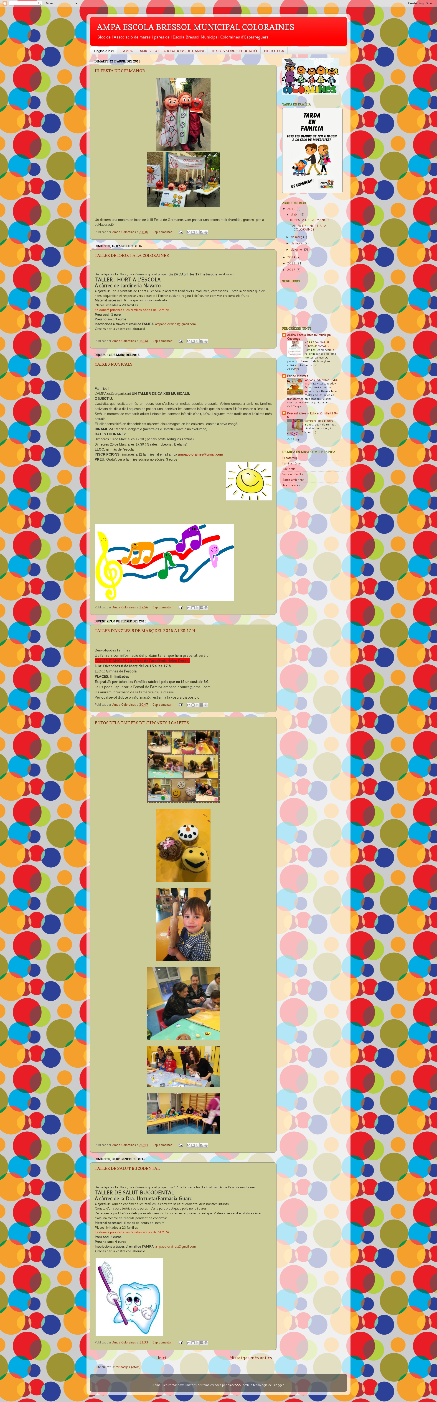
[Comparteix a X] (197, 232)
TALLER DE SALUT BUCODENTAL (127, 1168)
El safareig (289, 458)
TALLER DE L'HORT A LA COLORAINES (132, 255)
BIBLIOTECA (274, 51)
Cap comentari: (163, 232)
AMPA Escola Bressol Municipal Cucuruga (309, 337)
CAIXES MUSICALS (113, 364)
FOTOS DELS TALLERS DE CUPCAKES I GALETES (142, 722)
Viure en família (292, 474)
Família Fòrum (292, 463)
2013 (291, 263)
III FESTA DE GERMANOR (120, 70)
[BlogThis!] (193, 232)
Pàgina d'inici (104, 51)
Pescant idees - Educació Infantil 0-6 (312, 415)
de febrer (298, 243)
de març (297, 237)
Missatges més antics (250, 1357)
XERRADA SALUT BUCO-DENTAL (317, 344)
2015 (291, 209)
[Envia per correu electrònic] (188, 232)
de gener (297, 249)
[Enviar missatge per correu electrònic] (180, 232)
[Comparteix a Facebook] (201, 232)
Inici (162, 1357)
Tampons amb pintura (319, 420)
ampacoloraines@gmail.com (175, 323)
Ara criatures (291, 485)
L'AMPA (127, 51)
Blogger (278, 1385)
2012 (291, 269)
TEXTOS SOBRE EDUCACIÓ (234, 51)
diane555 (234, 1385)
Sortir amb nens (293, 479)
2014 (291, 257)
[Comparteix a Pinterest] (206, 232)
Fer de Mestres (297, 376)
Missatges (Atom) (128, 1367)
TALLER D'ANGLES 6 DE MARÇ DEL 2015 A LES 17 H (145, 630)
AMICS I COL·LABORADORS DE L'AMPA (172, 51)
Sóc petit (288, 468)
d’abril (295, 214)
